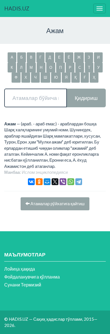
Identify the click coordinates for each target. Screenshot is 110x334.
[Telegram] (78, 181)
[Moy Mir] (47, 181)
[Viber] (63, 181)
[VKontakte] (31, 181)
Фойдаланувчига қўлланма (32, 276)
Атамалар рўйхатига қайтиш (57, 203)
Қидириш (86, 98)
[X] (55, 181)
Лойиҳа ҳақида (19, 268)
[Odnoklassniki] (39, 181)
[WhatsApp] (70, 181)
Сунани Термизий (22, 284)
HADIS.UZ (16, 8)
